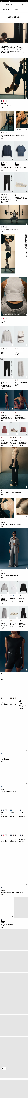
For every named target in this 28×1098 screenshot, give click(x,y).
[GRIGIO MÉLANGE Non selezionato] (4, 197)
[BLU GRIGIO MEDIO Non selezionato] (13, 596)
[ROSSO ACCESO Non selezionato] (4, 318)
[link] (23, 5)
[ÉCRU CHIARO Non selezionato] (18, 380)
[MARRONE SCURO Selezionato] (15, 348)
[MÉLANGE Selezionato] (1, 571)
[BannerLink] (14, 242)
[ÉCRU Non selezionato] (18, 951)
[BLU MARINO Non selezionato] (4, 227)
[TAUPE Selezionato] (11, 437)
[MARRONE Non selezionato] (15, 437)
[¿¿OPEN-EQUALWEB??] (3, 1068)
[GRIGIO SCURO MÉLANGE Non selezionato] (6, 197)
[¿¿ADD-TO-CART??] (26, 97)
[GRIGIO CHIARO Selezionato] (1, 1067)
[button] (26, 5)
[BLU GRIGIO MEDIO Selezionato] (1, 753)
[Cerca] (20, 5)
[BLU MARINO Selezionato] (1, 101)
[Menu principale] (2, 4)
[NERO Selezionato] (1, 133)
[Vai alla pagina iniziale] (9, 4)
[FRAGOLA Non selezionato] (4, 101)
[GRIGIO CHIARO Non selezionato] (4, 133)
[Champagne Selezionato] (11, 621)
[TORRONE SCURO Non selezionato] (4, 951)
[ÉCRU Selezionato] (15, 195)
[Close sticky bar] (26, 1)
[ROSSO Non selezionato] (4, 835)
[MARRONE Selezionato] (11, 698)
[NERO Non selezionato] (18, 348)
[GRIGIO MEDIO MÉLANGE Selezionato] (1, 227)
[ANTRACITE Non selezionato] (4, 163)
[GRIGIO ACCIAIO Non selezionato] (4, 383)
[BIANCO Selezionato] (1, 318)
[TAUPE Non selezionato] (15, 698)
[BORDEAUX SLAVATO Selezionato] (1, 412)
